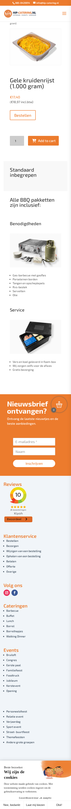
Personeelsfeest (16, 711)
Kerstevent (13, 685)
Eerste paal (13, 665)
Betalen (11, 561)
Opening (11, 690)
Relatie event (14, 716)
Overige (11, 571)
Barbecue (12, 610)
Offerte (10, 566)
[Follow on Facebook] (14, 593)
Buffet (10, 615)
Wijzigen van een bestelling (23, 551)
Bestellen (22, 115)
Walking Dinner (16, 636)
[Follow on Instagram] (7, 593)
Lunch (10, 621)
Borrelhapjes (14, 631)
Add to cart (47, 140)
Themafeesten (15, 737)
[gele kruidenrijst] (35, 64)
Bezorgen (12, 545)
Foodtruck (12, 675)
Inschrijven (34, 463)
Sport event (13, 726)
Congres (11, 660)
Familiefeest (14, 670)
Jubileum (12, 680)
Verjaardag (13, 721)
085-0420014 (22, 2)
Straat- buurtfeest (17, 732)
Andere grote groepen (20, 742)
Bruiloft (11, 655)
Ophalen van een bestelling (23, 556)
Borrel (10, 626)
